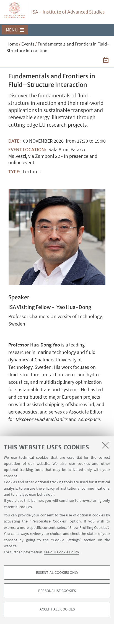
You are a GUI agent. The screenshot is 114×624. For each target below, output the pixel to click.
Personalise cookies (57, 590)
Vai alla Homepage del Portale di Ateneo (14, 11)
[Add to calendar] (106, 60)
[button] (14, 29)
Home (12, 44)
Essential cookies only (57, 572)
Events (27, 44)
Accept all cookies (57, 609)
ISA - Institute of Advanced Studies (68, 12)
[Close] (105, 445)
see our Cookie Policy (61, 552)
